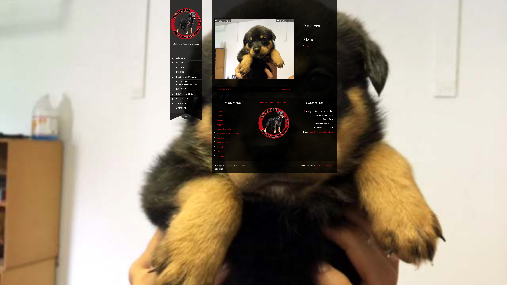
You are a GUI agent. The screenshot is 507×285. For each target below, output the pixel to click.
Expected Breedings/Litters (186, 83)
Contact (181, 108)
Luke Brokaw (325, 165)
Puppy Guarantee (186, 77)
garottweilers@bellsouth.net (321, 131)
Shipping (181, 103)
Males (179, 62)
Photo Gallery (184, 94)
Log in (308, 45)
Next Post (287, 89)
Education (182, 99)
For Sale (181, 89)
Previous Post (223, 89)
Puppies (180, 72)
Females (181, 67)
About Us (181, 58)
